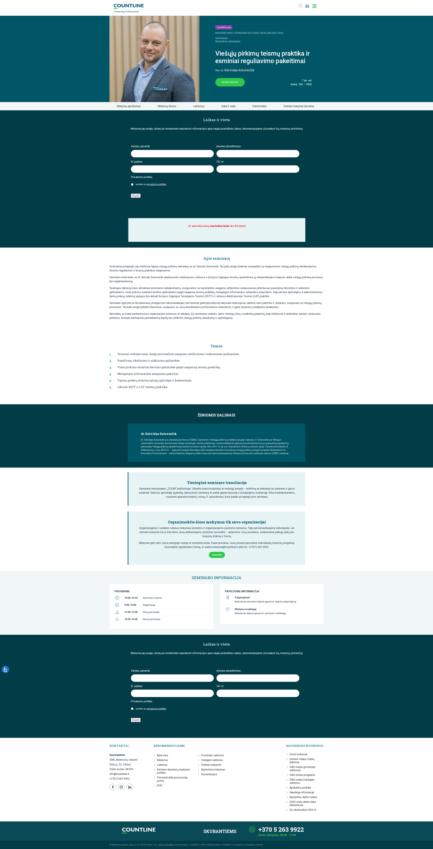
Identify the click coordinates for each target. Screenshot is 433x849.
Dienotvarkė (260, 106)
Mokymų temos (168, 106)
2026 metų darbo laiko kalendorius (303, 803)
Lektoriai (162, 764)
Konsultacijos (209, 774)
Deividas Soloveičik (234, 70)
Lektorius (200, 106)
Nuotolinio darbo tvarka (303, 797)
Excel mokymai (298, 754)
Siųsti (135, 195)
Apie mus (162, 755)
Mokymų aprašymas (130, 106)
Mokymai (162, 760)
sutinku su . (151, 184)
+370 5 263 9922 (119, 778)
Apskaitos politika (300, 787)
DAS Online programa (302, 775)
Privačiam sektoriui (212, 755)
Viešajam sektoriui (212, 760)
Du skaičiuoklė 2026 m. (303, 809)
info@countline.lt (119, 774)
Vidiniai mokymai (211, 764)
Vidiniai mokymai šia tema (299, 106)
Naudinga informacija (302, 792)
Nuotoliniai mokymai (213, 769)
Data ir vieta (229, 106)
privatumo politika (156, 184)
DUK (159, 785)
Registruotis (230, 82)
